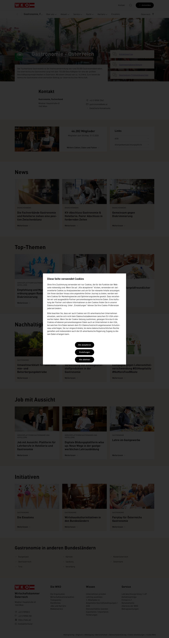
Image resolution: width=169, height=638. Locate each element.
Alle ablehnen (84, 360)
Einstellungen (84, 352)
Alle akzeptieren (84, 345)
